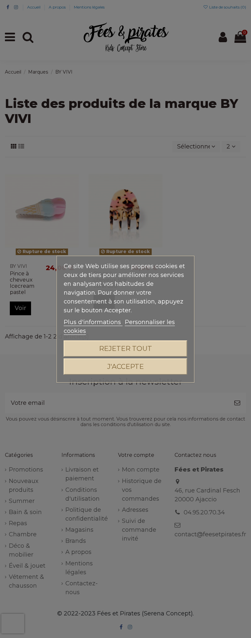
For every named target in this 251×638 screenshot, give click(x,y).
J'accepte (125, 366)
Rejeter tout (125, 348)
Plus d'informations (93, 322)
